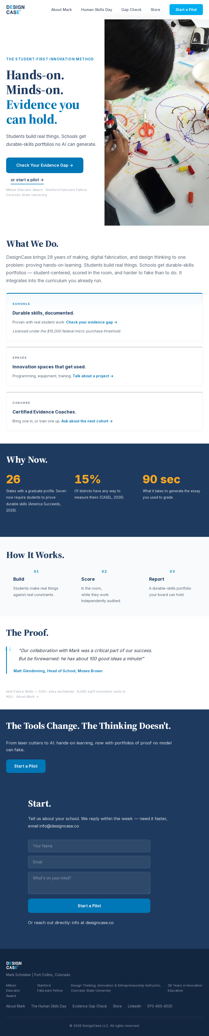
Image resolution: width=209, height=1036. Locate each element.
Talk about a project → (93, 376)
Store (155, 9)
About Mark (61, 9)
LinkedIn (134, 1006)
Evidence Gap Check (90, 1006)
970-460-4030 (159, 1006)
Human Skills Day (96, 9)
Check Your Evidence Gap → (44, 165)
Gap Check (131, 9)
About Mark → (27, 696)
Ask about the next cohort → (87, 421)
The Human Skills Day (49, 1006)
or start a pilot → (27, 179)
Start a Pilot (186, 9)
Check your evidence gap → (91, 322)
